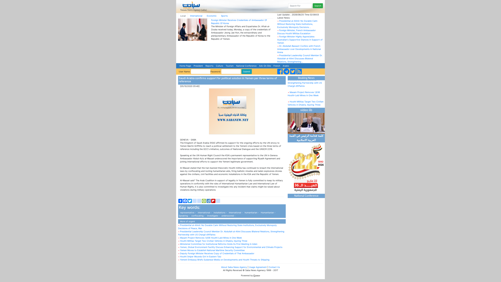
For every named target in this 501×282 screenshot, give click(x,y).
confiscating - (198, 215)
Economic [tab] (212, 15)
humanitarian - (251, 212)
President (198, 65)
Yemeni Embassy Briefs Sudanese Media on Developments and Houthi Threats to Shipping (224, 259)
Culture (219, 65)
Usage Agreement (258, 267)
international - (204, 212)
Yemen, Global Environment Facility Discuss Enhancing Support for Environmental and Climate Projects (230, 247)
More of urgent (187, 221)
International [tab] (196, 15)
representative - (187, 212)
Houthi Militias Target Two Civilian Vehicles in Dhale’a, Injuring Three (213, 241)
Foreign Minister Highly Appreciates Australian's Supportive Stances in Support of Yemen (300, 39)
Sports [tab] (224, 15)
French (276, 65)
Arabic (285, 65)
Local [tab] (183, 15)
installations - (220, 212)
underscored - (227, 215)
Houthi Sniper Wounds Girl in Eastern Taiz (200, 256)
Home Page (185, 65)
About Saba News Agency (234, 267)
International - (235, 212)
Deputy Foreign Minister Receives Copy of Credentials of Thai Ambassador (216, 253)
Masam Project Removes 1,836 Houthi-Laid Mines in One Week (210, 237)
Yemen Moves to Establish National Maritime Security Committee (212, 250)
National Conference (246, 65)
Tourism (229, 65)
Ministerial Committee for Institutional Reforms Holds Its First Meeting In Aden (218, 244)
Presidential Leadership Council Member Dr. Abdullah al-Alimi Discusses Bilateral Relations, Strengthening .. (299, 58)
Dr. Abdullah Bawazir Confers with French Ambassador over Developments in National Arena (299, 49)
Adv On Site (265, 65)
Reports (209, 65)
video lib (306, 110)
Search (317, 5)
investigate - (213, 215)
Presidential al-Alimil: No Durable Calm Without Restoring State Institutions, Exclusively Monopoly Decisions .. (297, 24)
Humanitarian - (268, 212)
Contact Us (274, 267)
